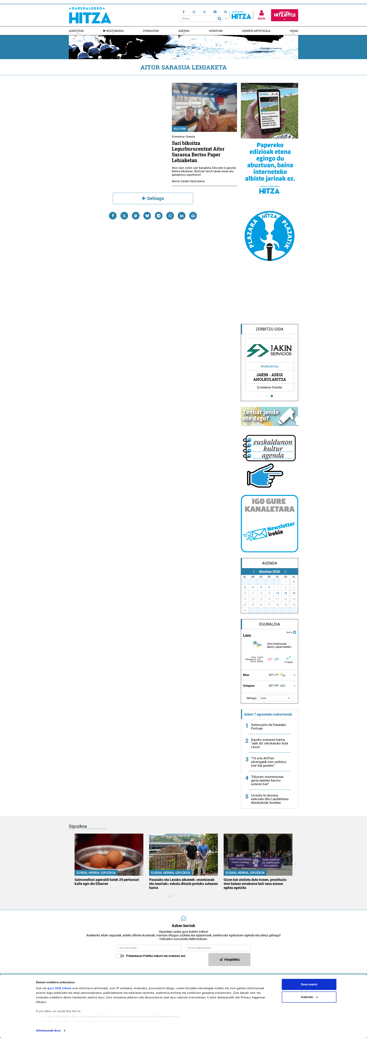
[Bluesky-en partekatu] (147, 216)
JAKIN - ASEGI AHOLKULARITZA (269, 377)
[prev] (253, 571)
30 (271, 581)
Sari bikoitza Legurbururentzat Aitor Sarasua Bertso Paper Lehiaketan (198, 151)
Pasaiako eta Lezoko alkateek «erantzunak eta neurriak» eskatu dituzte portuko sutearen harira (183, 884)
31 (279, 581)
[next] (285, 571)
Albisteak (76, 31)
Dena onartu (309, 984)
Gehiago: (251, 698)
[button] (275, 698)
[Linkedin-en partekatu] (181, 216)
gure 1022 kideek (59, 988)
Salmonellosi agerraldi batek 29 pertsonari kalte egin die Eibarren (107, 882)
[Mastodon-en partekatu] (136, 216)
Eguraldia (269, 624)
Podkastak (151, 31)
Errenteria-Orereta (183, 136)
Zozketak (216, 31)
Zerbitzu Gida (269, 329)
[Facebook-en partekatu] (113, 216)
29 (263, 581)
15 (285, 593)
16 (294, 593)
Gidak (294, 31)
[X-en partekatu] (124, 216)
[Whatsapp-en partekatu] (170, 216)
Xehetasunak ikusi (48, 1030)
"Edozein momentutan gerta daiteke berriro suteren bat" (267, 780)
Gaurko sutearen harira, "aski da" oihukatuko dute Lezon (269, 743)
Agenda (183, 31)
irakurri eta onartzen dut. (156, 956)
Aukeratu (307, 997)
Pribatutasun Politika (139, 956)
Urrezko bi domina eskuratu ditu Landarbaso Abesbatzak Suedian (270, 799)
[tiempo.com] (294, 632)
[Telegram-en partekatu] (158, 216)
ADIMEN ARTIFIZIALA (256, 31)
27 (247, 581)
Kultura (180, 128)
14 (277, 593)
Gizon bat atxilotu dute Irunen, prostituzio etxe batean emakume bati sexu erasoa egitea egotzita (255, 884)
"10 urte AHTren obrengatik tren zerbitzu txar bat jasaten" (268, 761)
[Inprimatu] (193, 216)
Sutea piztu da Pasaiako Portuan (268, 726)
